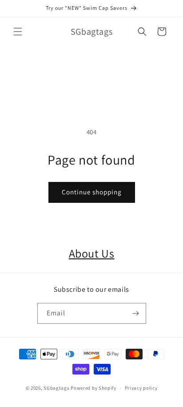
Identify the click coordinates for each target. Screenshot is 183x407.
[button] (18, 31)
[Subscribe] (136, 313)
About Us (92, 253)
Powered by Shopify (93, 388)
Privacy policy (141, 388)
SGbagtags (56, 388)
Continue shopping (92, 192)
